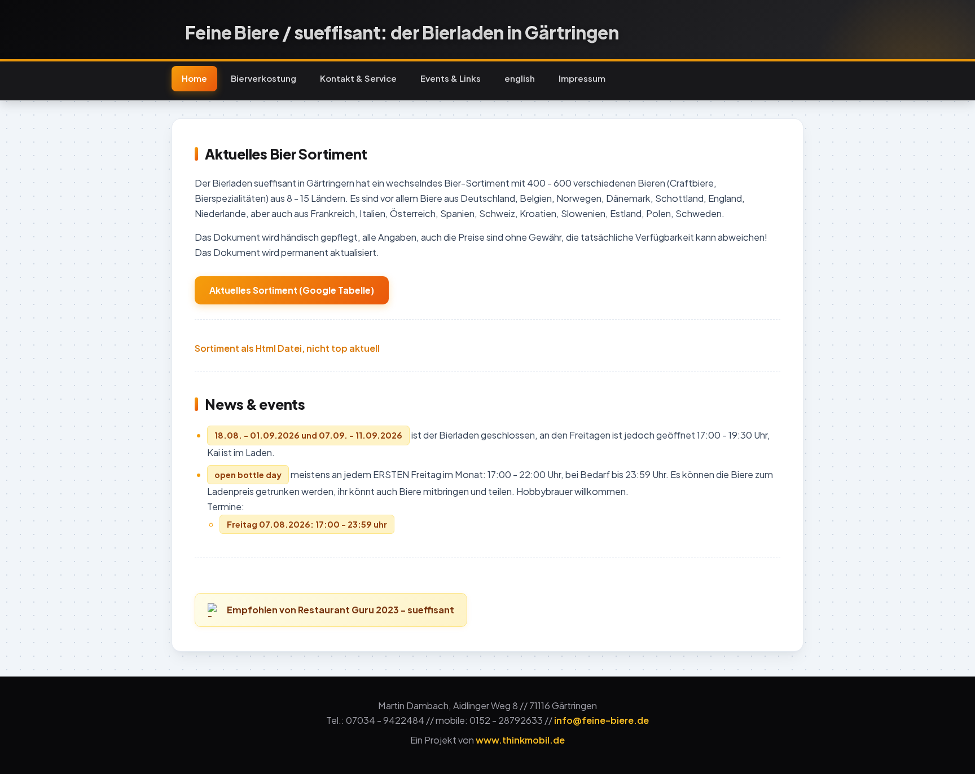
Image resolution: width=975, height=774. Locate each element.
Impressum (582, 78)
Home (194, 78)
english (519, 78)
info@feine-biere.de (601, 720)
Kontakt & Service (358, 78)
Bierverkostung (263, 78)
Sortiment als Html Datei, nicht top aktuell (287, 348)
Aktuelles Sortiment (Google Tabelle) (291, 290)
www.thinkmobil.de (520, 740)
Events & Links (450, 78)
